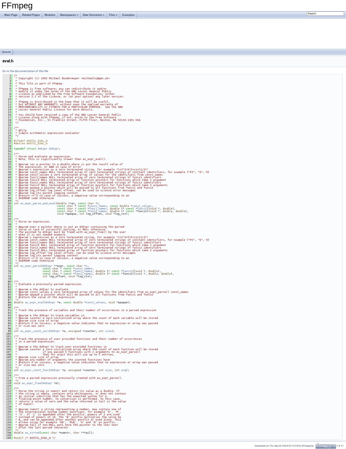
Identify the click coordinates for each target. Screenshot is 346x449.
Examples (128, 14)
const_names (98, 205)
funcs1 (142, 208)
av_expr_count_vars (34, 331)
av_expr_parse (30, 265)
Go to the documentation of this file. (25, 71)
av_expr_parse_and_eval (37, 203)
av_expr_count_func (34, 370)
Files (112, 14)
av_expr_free (31, 383)
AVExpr (42, 148)
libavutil (6, 52)
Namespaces (68, 14)
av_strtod (32, 432)
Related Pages (31, 14)
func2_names (98, 211)
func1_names (98, 208)
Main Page (10, 14)
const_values (142, 205)
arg (123, 370)
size (108, 331)
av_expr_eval (34, 302)
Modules (50, 14)
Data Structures (92, 14)
